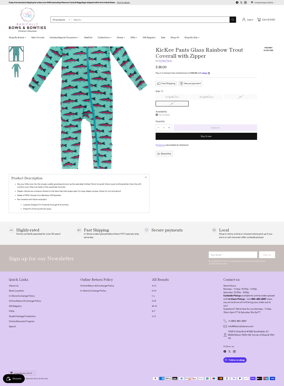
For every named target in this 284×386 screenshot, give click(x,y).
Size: (160, 91)
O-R (154, 300)
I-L (153, 295)
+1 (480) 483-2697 (237, 321)
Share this (166, 153)
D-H (154, 290)
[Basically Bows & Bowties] (27, 19)
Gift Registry (15, 306)
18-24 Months (206, 97)
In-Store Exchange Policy (22, 295)
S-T (153, 311)
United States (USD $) (264, 2)
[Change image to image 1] (16, 54)
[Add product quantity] (169, 127)
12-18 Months (172, 97)
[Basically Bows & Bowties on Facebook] (237, 3)
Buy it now (206, 136)
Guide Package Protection (22, 316)
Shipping (160, 145)
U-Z (154, 316)
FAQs (11, 311)
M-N (154, 306)
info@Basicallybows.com (241, 326)
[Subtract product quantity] (158, 127)
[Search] (233, 20)
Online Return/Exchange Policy (25, 300)
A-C (154, 285)
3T (172, 103)
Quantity (160, 121)
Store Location (16, 290)
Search (12, 326)
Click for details (123, 2)
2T (240, 97)
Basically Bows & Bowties (37, 378)
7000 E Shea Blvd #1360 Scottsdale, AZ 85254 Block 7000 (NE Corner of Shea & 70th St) (251, 334)
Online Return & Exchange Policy (97, 285)
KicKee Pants (165, 60)
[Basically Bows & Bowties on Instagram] (245, 3)
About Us (13, 285)
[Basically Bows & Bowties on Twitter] (241, 3)
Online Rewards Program (22, 321)
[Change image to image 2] (16, 70)
